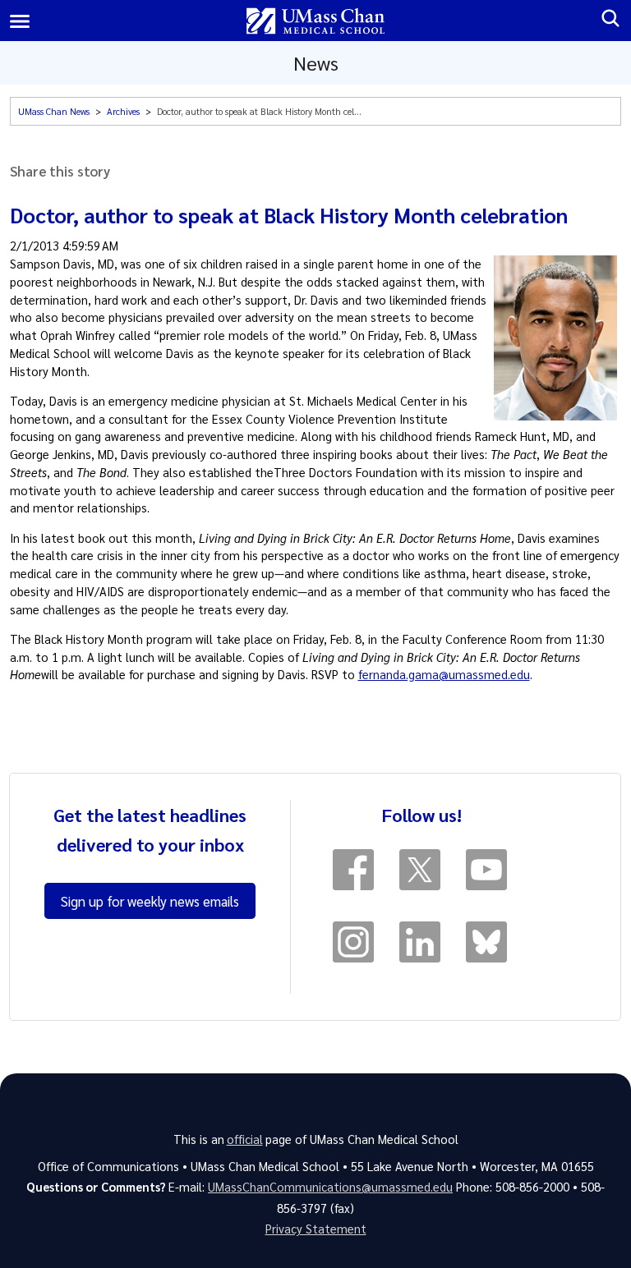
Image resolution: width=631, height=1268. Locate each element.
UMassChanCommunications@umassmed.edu (330, 1186)
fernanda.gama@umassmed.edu (444, 674)
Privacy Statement (315, 1228)
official (245, 1139)
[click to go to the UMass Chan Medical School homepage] (316, 21)
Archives (123, 111)
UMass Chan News (54, 111)
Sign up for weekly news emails (150, 901)
